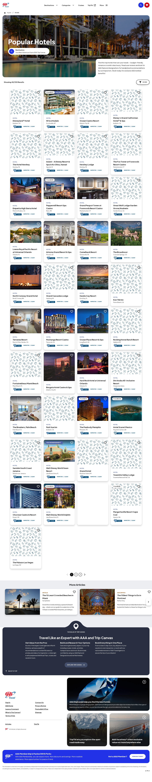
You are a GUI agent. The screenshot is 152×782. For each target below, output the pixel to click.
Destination (20, 50)
